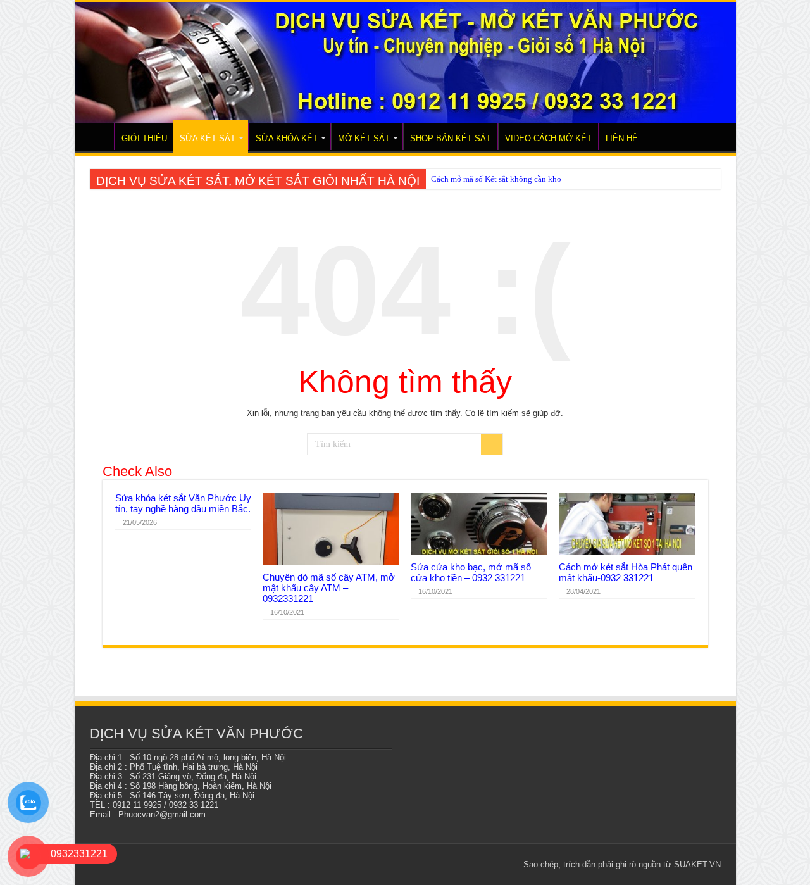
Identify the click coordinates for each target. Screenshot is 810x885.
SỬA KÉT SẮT (207, 138)
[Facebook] (435, 864)
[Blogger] (496, 864)
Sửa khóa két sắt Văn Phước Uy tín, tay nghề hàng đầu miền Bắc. (183, 503)
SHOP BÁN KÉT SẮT (450, 138)
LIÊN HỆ (622, 138)
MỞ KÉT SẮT (364, 138)
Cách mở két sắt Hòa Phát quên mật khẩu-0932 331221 (625, 572)
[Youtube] (484, 864)
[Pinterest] (459, 864)
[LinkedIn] (472, 864)
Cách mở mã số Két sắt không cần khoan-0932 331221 (524, 179)
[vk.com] (508, 864)
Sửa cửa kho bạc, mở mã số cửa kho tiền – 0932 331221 (471, 572)
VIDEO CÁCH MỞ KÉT (548, 138)
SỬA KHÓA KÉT (287, 138)
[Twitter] (447, 864)
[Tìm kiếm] (491, 444)
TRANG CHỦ (97, 136)
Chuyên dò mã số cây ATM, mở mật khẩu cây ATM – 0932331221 (329, 588)
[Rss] (423, 864)
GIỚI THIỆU (144, 138)
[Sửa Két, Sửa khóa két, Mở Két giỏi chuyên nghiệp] (405, 62)
